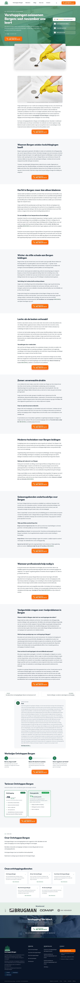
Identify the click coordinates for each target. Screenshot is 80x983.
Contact (48, 2)
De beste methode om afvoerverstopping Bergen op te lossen (50, 956)
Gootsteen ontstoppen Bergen (15, 11)
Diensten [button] (28, 2)
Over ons (41, 2)
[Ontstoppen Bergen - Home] (6, 3)
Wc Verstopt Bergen (32, 958)
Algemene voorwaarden (54, 981)
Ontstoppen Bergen (18, 2)
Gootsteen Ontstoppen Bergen (34, 952)
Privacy (61, 981)
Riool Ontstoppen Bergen (33, 955)
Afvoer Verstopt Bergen (33, 949)
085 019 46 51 (26, 226)
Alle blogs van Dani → (26, 745)
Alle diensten (31, 961)
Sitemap (74, 981)
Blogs (35, 2)
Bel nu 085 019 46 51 (66, 950)
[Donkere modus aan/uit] (56, 3)
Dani (8, 34)
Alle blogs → (46, 967)
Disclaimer (69, 981)
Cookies (65, 981)
